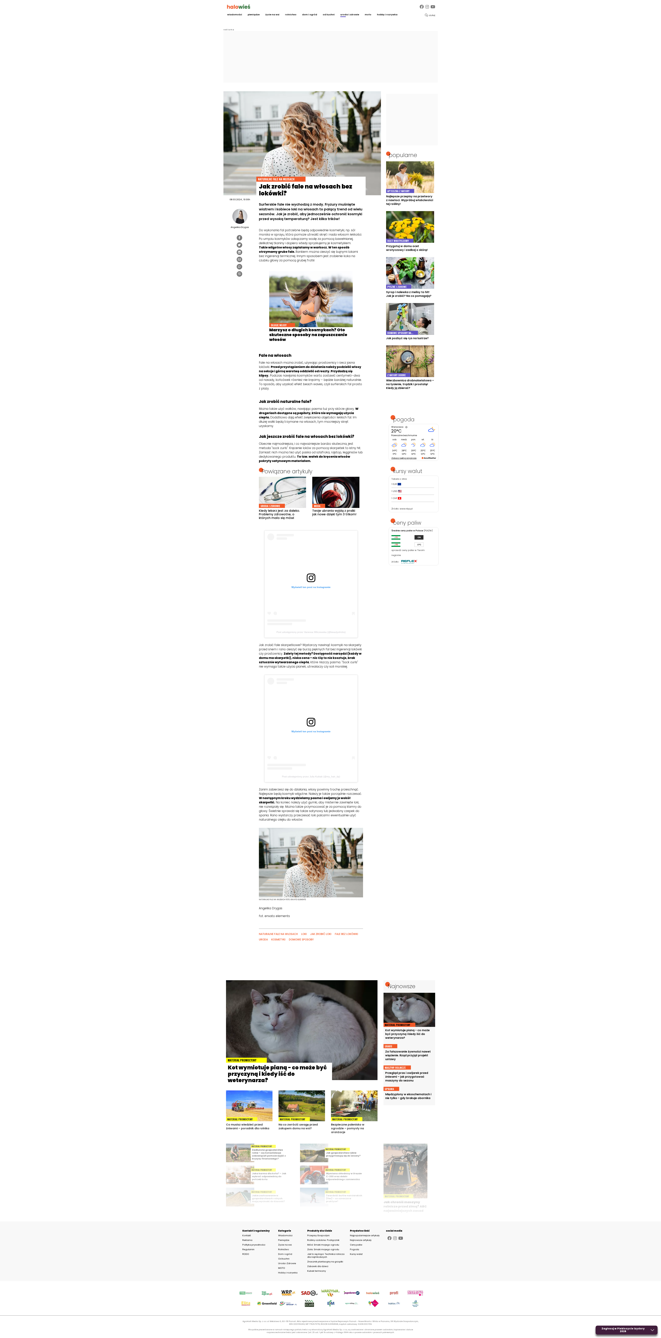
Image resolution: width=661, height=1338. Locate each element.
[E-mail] (239, 259)
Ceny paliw (356, 1244)
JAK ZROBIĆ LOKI (320, 934)
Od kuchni (329, 14)
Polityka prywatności (253, 1244)
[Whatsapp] (239, 266)
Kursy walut (356, 1254)
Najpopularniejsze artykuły (365, 1235)
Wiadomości (234, 14)
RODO (245, 1254)
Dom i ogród (309, 14)
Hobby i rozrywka (387, 14)
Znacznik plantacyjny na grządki (325, 1261)
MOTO (368, 14)
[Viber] (239, 274)
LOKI (304, 934)
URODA (263, 939)
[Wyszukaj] (430, 15)
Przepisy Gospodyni (318, 1235)
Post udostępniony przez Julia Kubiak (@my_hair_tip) (311, 776)
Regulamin (248, 1249)
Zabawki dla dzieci (317, 1266)
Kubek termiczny (316, 1271)
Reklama (247, 1240)
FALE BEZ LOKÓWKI (346, 934)
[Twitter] (239, 245)
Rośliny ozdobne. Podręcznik (323, 1240)
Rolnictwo (290, 14)
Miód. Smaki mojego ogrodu (323, 1244)
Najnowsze (401, 986)
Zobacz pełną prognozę (403, 458)
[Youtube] (433, 7)
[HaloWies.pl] (238, 7)
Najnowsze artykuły (360, 1240)
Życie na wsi (272, 14)
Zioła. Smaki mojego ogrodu (323, 1249)
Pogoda (354, 1249)
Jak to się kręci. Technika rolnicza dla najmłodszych (325, 1255)
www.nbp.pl (406, 508)
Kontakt (246, 1235)
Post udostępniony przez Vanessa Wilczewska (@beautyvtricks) (311, 632)
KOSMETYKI (278, 939)
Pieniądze (254, 14)
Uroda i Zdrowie (349, 14)
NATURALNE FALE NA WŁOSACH (278, 934)
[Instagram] (427, 7)
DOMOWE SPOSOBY (301, 939)
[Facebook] (422, 7)
